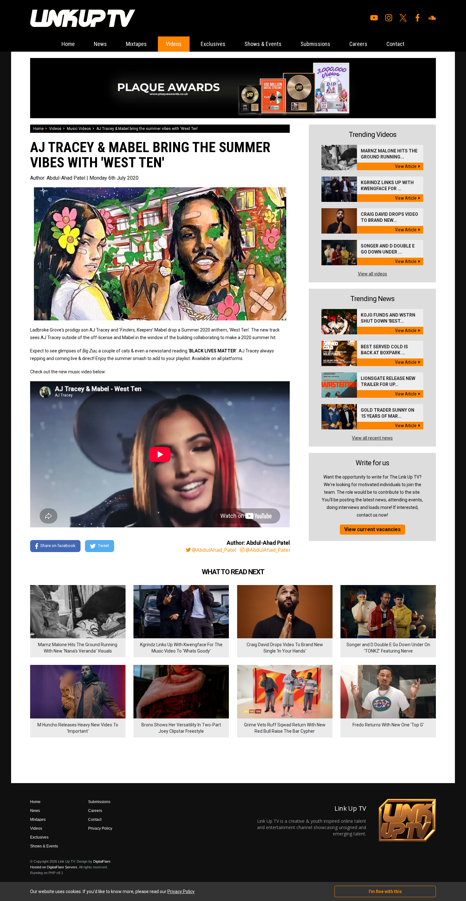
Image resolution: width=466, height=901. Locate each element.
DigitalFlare (101, 861)
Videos (174, 44)
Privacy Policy (100, 828)
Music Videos (79, 129)
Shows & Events (263, 44)
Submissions (315, 44)
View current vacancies (372, 529)
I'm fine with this (385, 891)
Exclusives (213, 44)
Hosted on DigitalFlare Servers (53, 867)
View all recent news (372, 438)
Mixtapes (136, 44)
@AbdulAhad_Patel (214, 549)
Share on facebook (57, 545)
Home (68, 44)
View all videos (372, 274)
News (100, 44)
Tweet (103, 545)
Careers (358, 44)
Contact (395, 44)
